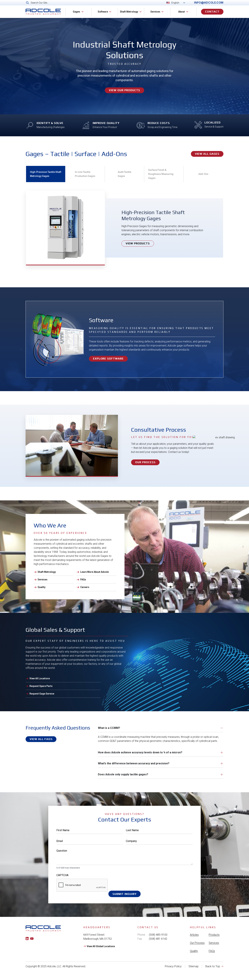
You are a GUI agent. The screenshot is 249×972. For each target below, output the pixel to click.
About (181, 11)
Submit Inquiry (124, 894)
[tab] (45, 174)
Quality (194, 951)
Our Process (197, 942)
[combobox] (104, 2)
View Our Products (124, 90)
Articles (194, 934)
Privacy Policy (173, 966)
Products (214, 934)
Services (155, 11)
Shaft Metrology (129, 11)
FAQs (212, 951)
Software (103, 11)
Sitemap (194, 966)
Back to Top (212, 966)
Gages (76, 11)
